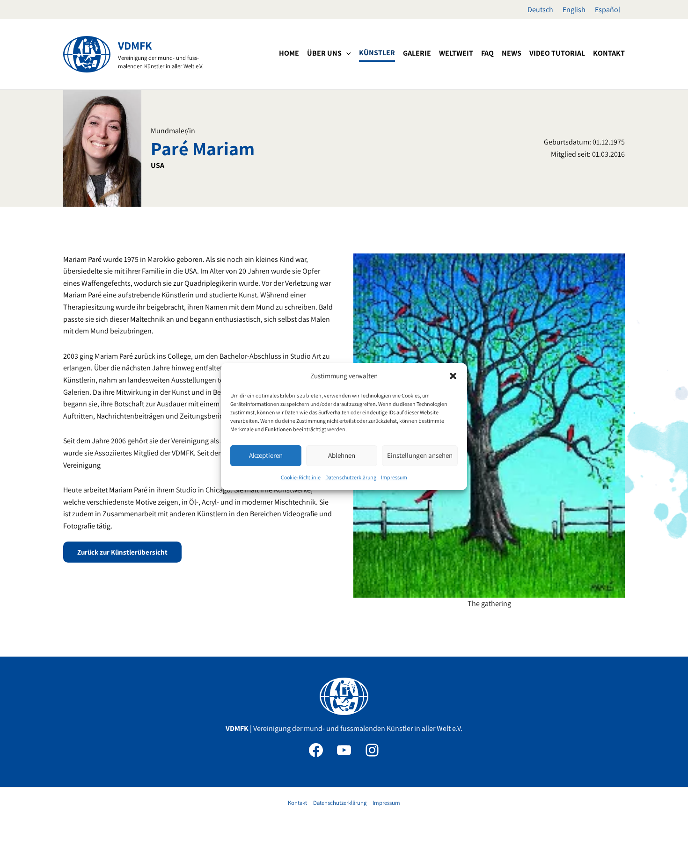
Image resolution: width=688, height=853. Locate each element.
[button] (453, 376)
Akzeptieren (266, 455)
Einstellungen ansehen (420, 455)
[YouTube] (344, 750)
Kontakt (297, 803)
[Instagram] (372, 750)
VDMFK (135, 45)
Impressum (394, 477)
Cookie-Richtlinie (301, 477)
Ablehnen (341, 455)
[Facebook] (315, 750)
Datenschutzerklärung (350, 477)
